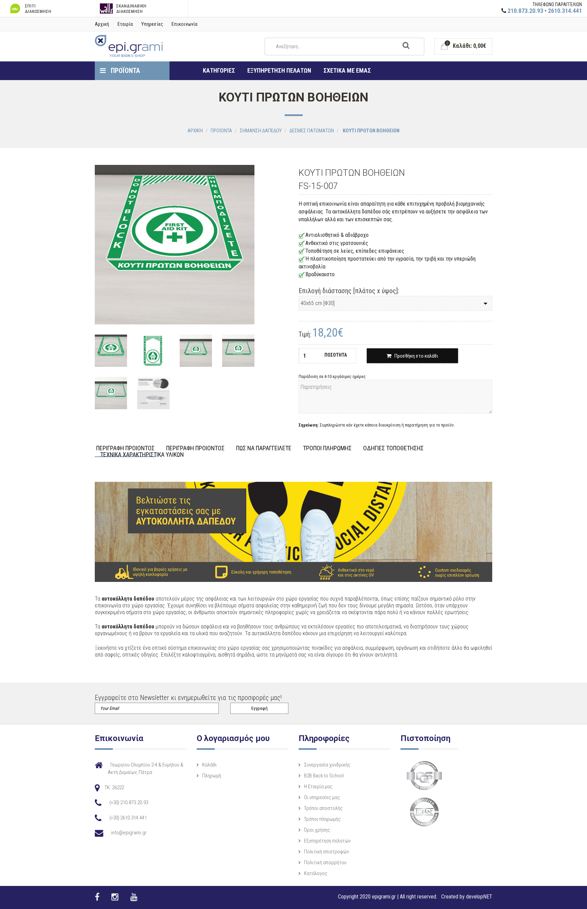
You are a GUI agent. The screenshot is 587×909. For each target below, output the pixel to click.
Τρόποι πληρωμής (322, 819)
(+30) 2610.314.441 (128, 818)
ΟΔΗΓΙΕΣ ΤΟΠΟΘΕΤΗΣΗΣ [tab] (393, 448)
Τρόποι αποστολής (323, 808)
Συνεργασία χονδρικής (327, 765)
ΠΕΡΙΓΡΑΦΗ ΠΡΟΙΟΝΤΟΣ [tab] (125, 448)
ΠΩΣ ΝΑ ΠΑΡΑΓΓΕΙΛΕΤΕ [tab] (263, 448)
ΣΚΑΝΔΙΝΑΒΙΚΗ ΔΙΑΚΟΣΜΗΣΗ (131, 8)
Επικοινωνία (184, 24)
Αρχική (102, 24)
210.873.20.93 (525, 10)
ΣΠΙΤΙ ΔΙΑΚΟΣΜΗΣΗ (38, 8)
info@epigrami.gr (129, 833)
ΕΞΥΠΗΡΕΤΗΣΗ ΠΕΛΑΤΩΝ (279, 70)
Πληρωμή (211, 776)
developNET (479, 896)
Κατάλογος (315, 873)
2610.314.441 (565, 10)
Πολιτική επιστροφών (326, 852)
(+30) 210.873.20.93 (128, 802)
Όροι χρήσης (317, 830)
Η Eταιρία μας (318, 786)
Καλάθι (209, 765)
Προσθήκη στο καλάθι (414, 356)
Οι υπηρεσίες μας (322, 797)
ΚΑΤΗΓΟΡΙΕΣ (219, 70)
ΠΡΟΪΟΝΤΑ (124, 71)
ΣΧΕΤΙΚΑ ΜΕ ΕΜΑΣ (347, 70)
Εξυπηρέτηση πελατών (327, 841)
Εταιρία (125, 24)
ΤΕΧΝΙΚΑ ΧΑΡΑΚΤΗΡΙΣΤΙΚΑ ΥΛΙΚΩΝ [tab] (142, 455)
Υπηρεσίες (152, 24)
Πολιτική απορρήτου (325, 862)
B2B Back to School (324, 776)
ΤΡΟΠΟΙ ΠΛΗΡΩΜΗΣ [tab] (327, 448)
